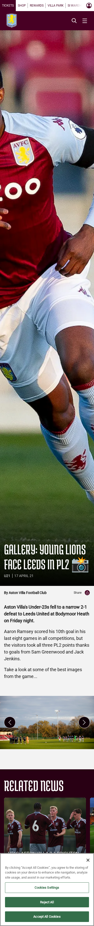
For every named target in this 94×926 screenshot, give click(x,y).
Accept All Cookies (46, 916)
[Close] (87, 860)
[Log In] (89, 5)
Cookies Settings (47, 887)
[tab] (8, 5)
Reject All (47, 902)
